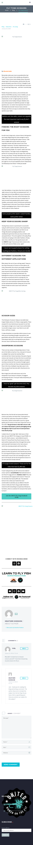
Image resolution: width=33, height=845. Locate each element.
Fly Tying (15, 26)
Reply (24, 648)
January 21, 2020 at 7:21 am (11, 653)
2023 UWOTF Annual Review (14, 804)
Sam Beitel (5, 449)
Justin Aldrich (19, 438)
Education (8, 26)
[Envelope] (10, 591)
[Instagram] (14, 564)
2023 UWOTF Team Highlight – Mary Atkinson (17, 812)
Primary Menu (29, 2)
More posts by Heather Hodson (15, 627)
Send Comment (11, 764)
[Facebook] (19, 564)
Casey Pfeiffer (25, 436)
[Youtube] (23, 591)
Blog (3, 26)
